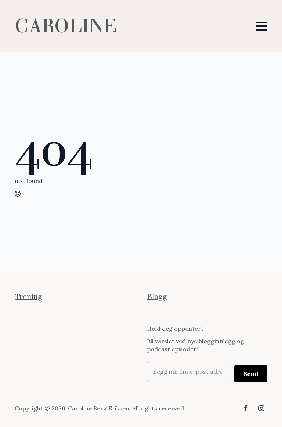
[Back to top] (264, 409)
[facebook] (245, 408)
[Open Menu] (261, 26)
